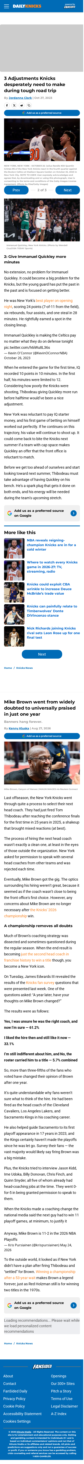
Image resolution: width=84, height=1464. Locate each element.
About (8, 1376)
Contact (9, 1383)
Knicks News (24, 667)
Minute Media (24, 1432)
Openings (58, 1376)
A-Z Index (58, 1414)
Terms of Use (62, 1399)
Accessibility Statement (22, 1414)
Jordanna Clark (20, 98)
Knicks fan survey (40, 982)
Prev (16, 190)
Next (68, 190)
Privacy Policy (14, 1399)
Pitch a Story (61, 1391)
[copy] (29, 105)
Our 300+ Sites (63, 1383)
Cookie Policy (14, 1406)
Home (8, 667)
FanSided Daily (15, 1391)
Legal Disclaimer (64, 1406)
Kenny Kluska (19, 728)
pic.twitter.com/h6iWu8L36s (27, 347)
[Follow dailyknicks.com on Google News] (74, 513)
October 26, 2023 (17, 358)
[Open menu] (6, 6)
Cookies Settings (17, 1421)
